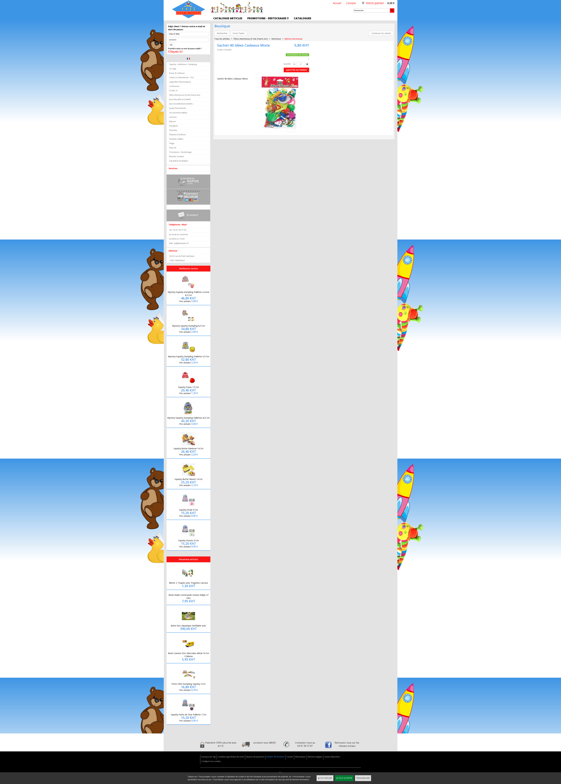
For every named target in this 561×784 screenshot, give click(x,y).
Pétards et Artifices (177, 134)
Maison (172, 121)
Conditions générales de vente (230, 756)
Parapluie (173, 125)
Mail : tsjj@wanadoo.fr (179, 243)
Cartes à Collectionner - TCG (181, 77)
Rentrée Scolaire (176, 156)
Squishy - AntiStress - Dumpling (183, 64)
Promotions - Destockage (180, 152)
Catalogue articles (227, 18)
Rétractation (300, 756)
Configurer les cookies (211, 761)
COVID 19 (173, 90)
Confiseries (174, 86)
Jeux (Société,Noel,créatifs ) (181, 103)
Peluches (173, 130)
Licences (173, 117)
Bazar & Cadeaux (177, 73)
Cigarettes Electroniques (180, 81)
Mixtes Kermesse (293, 38)
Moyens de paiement (255, 756)
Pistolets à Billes (176, 139)
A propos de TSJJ (208, 756)
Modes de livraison (275, 756)
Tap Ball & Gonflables (178, 160)
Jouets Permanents (177, 108)
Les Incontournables (178, 112)
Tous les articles (222, 38)
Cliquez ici (175, 51)
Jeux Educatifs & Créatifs (180, 99)
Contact (289, 756)
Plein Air (172, 147)
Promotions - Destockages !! (268, 18)
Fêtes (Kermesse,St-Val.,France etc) (184, 95)
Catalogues (302, 18)
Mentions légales (315, 756)
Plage (171, 143)
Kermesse (276, 38)
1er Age (172, 68)
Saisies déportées (332, 756)
